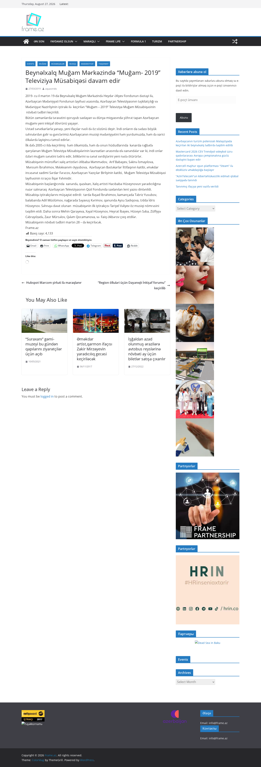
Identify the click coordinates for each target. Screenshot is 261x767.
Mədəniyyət (87, 63)
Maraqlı (89, 41)
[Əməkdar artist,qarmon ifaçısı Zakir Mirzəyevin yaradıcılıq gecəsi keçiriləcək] (96, 312)
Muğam (42, 63)
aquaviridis (51, 88)
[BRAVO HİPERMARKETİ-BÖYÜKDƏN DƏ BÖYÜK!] (195, 344)
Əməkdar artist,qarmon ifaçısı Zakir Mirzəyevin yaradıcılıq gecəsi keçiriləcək (94, 348)
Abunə (184, 117)
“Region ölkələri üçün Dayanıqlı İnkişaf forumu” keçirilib (131, 285)
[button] (75, 41)
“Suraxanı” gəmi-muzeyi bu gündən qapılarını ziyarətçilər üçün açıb (43, 346)
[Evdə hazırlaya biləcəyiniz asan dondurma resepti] (195, 306)
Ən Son (39, 41)
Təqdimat (104, 63)
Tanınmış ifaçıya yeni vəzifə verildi (197, 186)
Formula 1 (138, 41)
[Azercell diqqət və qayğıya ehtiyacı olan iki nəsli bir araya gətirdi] (195, 230)
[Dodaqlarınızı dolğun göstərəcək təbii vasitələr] (195, 268)
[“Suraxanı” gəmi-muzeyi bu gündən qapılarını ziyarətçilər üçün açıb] (44, 312)
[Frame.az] (26, 41)
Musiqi (72, 63)
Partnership (177, 41)
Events (30, 63)
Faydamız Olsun (61, 41)
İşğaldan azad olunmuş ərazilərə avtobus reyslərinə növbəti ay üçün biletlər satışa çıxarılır (146, 348)
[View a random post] (234, 41)
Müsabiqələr (57, 63)
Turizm (157, 41)
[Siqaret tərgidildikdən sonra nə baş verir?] (195, 421)
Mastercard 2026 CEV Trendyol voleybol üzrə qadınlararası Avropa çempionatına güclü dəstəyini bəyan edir (204, 155)
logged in (47, 396)
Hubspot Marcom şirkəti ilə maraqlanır (54, 282)
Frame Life (113, 41)
